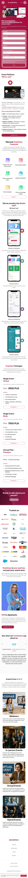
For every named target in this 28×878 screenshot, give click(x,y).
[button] (21, 2)
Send (14, 65)
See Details (13, 407)
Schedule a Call (14, 135)
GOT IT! (23, 875)
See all (13, 196)
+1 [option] (4, 57)
